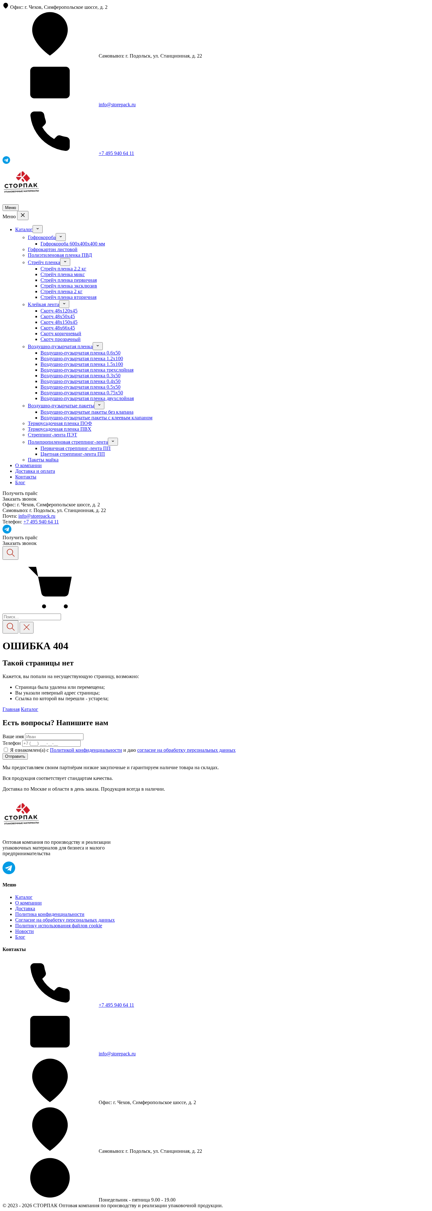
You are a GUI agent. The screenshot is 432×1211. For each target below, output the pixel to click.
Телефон (12, 743)
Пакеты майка (43, 459)
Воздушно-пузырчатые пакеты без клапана (86, 412)
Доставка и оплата (35, 471)
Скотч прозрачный (60, 339)
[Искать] (10, 627)
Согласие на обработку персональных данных (65, 920)
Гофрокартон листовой (52, 249)
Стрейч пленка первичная (68, 280)
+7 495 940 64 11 (116, 153)
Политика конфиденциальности (49, 914)
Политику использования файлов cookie (58, 925)
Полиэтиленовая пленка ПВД (60, 255)
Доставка (25, 908)
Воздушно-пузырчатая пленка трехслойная (86, 370)
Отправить (15, 756)
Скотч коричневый (60, 333)
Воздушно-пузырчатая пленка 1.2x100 (81, 358)
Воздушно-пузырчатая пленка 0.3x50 (80, 375)
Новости (24, 931)
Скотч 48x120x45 (58, 310)
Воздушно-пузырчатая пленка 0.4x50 (80, 381)
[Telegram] (7, 531)
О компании (28, 465)
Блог (20, 482)
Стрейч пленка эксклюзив (68, 285)
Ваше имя (13, 736)
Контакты (25, 476)
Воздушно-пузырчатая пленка (60, 346)
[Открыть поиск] (10, 553)
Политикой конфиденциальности (86, 750)
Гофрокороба (42, 237)
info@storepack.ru (117, 104)
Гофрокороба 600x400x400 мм (72, 243)
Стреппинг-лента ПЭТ (52, 434)
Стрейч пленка (44, 262)
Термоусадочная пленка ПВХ (59, 429)
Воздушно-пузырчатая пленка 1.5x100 (81, 364)
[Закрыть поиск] (27, 627)
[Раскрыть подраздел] (38, 229)
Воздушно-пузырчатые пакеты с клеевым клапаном (96, 417)
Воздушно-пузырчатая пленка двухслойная (87, 398)
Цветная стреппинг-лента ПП (72, 454)
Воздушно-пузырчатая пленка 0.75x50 (81, 392)
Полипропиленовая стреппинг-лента (68, 442)
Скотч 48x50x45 (57, 316)
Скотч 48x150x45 (58, 322)
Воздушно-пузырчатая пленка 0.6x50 (80, 352)
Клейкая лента (43, 304)
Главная (11, 709)
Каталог (24, 229)
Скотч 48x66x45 (57, 328)
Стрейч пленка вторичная (68, 297)
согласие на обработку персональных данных (186, 750)
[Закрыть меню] (22, 215)
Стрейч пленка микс (62, 274)
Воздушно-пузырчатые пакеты (61, 405)
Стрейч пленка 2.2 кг (63, 268)
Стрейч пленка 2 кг (61, 291)
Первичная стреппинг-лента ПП (75, 448)
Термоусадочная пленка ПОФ (60, 423)
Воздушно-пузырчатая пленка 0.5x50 (80, 387)
